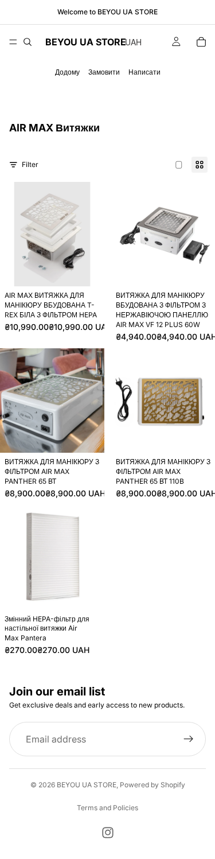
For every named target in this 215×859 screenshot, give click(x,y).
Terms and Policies (107, 807)
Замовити (104, 72)
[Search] (27, 42)
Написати (144, 72)
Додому (67, 72)
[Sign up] (189, 739)
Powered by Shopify (152, 784)
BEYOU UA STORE (86, 784)
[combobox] (132, 42)
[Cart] (201, 42)
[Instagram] (108, 832)
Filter (30, 164)
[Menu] (13, 42)
